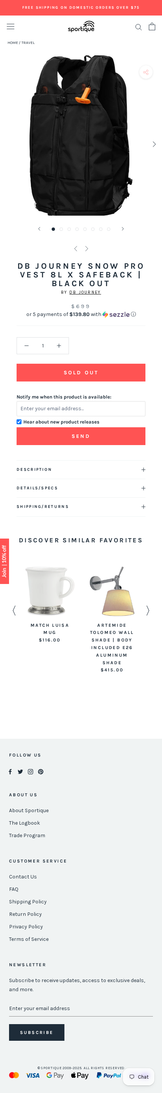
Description (34, 469)
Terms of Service (29, 939)
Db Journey (85, 292)
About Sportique (29, 810)
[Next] (123, 228)
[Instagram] (30, 771)
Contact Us (23, 876)
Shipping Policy (28, 901)
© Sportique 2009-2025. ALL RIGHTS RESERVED (81, 1068)
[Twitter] (20, 771)
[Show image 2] (61, 229)
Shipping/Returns (43, 506)
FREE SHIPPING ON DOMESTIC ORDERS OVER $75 (81, 7)
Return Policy (25, 914)
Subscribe (36, 1032)
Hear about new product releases (61, 422)
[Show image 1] (53, 229)
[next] (153, 144)
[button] (81, 314)
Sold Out (81, 372)
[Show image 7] (100, 229)
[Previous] (39, 228)
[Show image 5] (85, 229)
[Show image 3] (69, 229)
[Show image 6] (93, 229)
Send (81, 436)
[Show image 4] (77, 229)
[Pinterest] (40, 771)
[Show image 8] (108, 229)
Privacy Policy (26, 926)
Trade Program (27, 835)
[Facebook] (10, 771)
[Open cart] (152, 26)
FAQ (13, 889)
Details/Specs (37, 488)
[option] (50, 605)
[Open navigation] (10, 27)
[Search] (138, 26)
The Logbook (24, 823)
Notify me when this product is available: (64, 397)
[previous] (8, 144)
